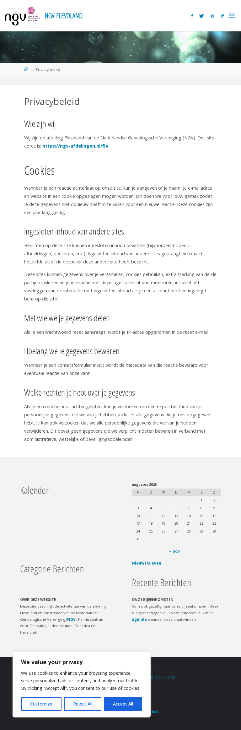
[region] (82, 684)
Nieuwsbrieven (146, 563)
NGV (71, 619)
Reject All (82, 704)
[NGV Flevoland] (22, 16)
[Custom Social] (222, 16)
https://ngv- (56, 146)
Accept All (123, 704)
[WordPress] (212, 16)
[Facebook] (192, 16)
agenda (139, 619)
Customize (41, 704)
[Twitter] (201, 16)
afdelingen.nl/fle (89, 146)
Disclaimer (164, 677)
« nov (174, 551)
